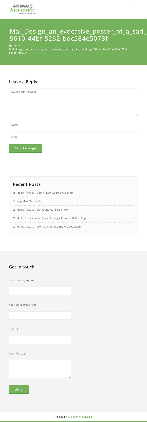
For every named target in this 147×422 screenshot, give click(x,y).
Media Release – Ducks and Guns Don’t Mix (42, 209)
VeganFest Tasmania (29, 201)
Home (13, 45)
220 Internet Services (80, 416)
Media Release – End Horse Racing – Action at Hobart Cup (51, 218)
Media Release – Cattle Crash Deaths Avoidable (45, 192)
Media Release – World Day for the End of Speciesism (49, 226)
